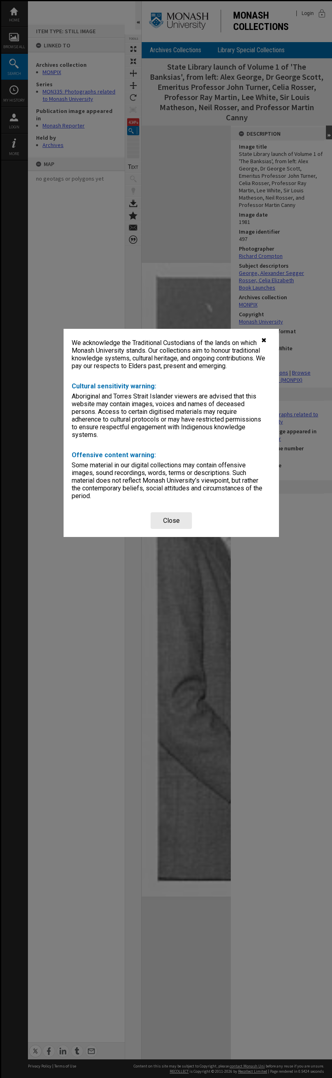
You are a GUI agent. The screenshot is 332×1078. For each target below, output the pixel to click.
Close (171, 520)
